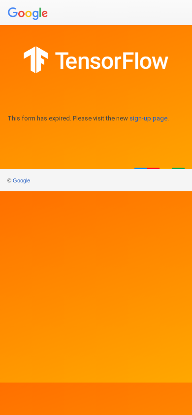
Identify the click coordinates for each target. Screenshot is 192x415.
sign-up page (148, 118)
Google (21, 180)
